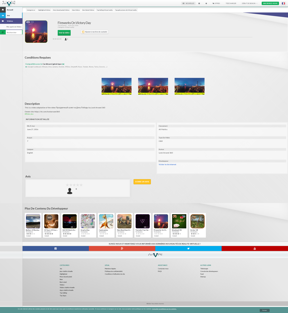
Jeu (61, 269)
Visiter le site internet (167, 164)
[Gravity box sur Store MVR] (88, 221)
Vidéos (62, 285)
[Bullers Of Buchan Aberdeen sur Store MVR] (33, 221)
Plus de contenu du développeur (46, 208)
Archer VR (194, 230)
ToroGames (62, 25)
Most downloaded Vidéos (61, 10)
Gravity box (85, 230)
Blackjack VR (177, 230)
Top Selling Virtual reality (105, 10)
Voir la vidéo (64, 32)
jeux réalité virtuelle (66, 271)
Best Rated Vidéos (88, 10)
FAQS (160, 271)
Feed (202, 274)
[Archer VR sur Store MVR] (197, 221)
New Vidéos (76, 10)
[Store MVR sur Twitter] (188, 248)
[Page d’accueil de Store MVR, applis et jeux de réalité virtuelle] (13, 4)
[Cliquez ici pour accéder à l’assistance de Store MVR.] (206, 3)
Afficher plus (29, 114)
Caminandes (103, 230)
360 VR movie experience (69, 230)
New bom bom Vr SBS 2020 (124, 230)
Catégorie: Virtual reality (66, 27)
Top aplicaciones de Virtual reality (126, 10)
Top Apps (63, 295)
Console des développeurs (209, 271)
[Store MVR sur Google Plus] (122, 248)
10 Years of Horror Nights (51, 230)
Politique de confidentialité (113, 271)
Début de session (248, 3)
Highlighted (63, 274)
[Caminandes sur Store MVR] (106, 221)
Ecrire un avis (142, 182)
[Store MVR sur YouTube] (254, 248)
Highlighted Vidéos (44, 10)
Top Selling (63, 293)
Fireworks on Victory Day (161, 230)
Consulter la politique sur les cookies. (164, 309)
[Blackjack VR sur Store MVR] (179, 221)
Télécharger (204, 269)
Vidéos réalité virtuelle (67, 287)
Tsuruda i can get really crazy (142, 230)
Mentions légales (110, 269)
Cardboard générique (52, 64)
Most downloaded (66, 277)
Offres (217, 3)
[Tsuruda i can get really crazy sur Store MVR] (142, 221)
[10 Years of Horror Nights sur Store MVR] (51, 221)
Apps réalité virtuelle (66, 290)
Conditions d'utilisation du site (115, 274)
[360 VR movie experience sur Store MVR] (69, 221)
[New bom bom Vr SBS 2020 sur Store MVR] (124, 221)
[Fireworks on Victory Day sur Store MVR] (161, 221)
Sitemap (203, 277)
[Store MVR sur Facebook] (55, 248)
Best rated (63, 282)
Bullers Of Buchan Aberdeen (33, 230)
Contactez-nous (163, 269)
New (61, 279)
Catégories (30, 10)
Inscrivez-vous (270, 3)
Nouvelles (190, 3)
